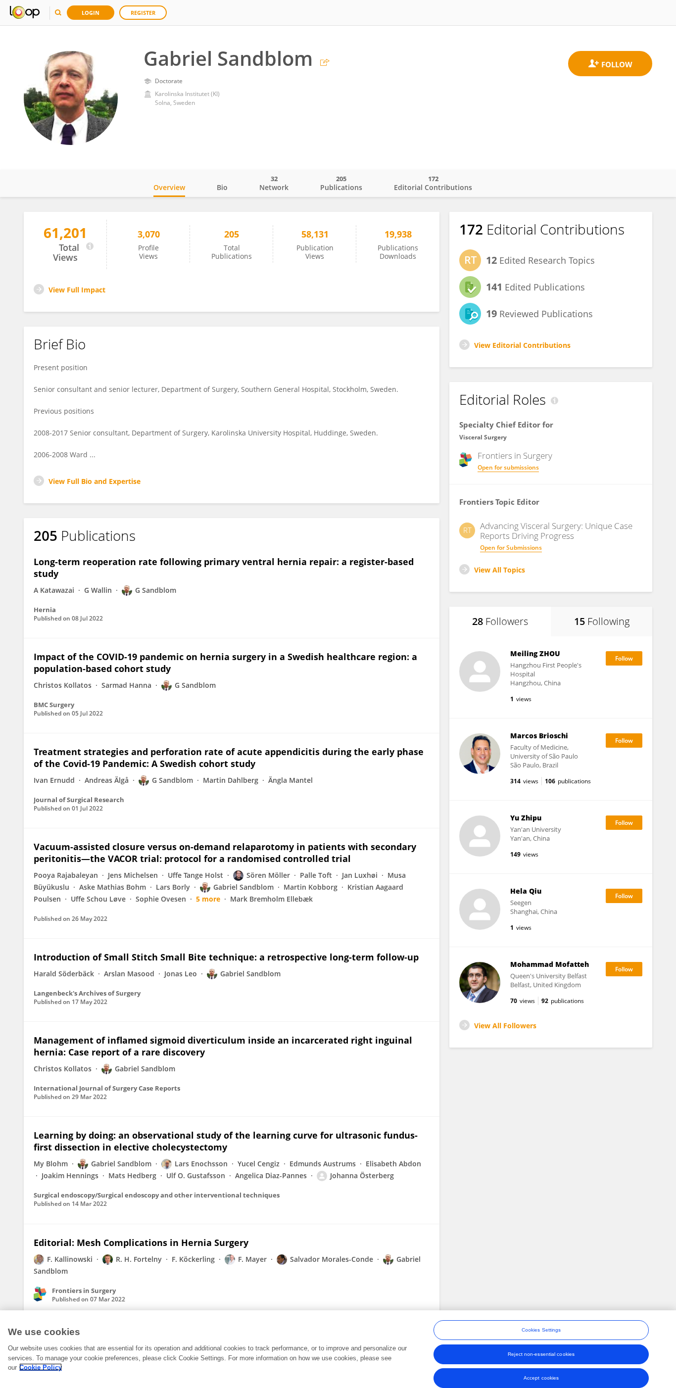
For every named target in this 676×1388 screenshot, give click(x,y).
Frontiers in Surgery (515, 456)
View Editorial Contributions (522, 345)
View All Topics (499, 569)
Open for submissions (508, 467)
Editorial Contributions (433, 183)
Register (143, 12)
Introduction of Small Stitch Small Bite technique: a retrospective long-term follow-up (226, 957)
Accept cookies (541, 1377)
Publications (341, 183)
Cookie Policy (40, 1367)
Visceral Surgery (483, 437)
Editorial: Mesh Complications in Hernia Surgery (141, 1242)
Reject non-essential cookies (541, 1353)
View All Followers (505, 1025)
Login (90, 12)
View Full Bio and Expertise (94, 481)
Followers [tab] (500, 621)
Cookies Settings (541, 1330)
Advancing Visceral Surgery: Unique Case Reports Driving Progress (556, 531)
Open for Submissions (511, 547)
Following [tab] (601, 621)
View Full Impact (76, 289)
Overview (169, 187)
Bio (222, 187)
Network (274, 183)
